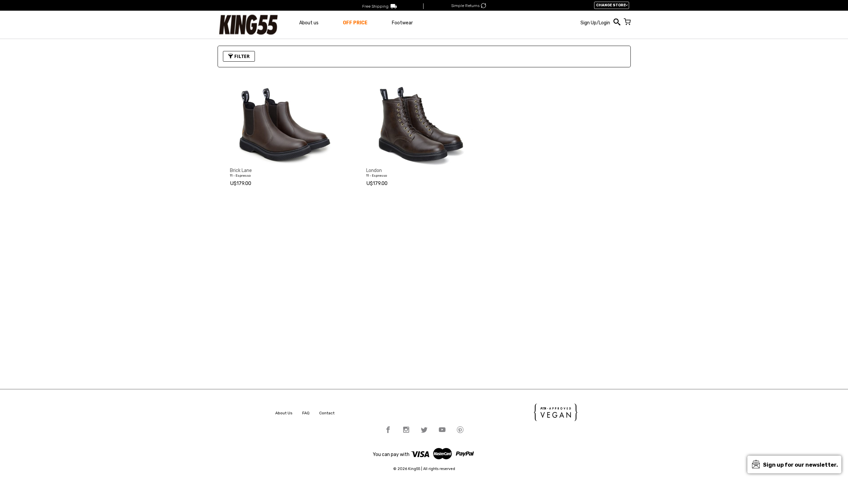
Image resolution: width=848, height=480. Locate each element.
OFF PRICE (355, 23)
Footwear (402, 23)
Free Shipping (375, 6)
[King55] (248, 24)
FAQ (306, 413)
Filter (241, 56)
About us (309, 23)
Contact (327, 413)
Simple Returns (465, 5)
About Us (284, 413)
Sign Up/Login (595, 23)
